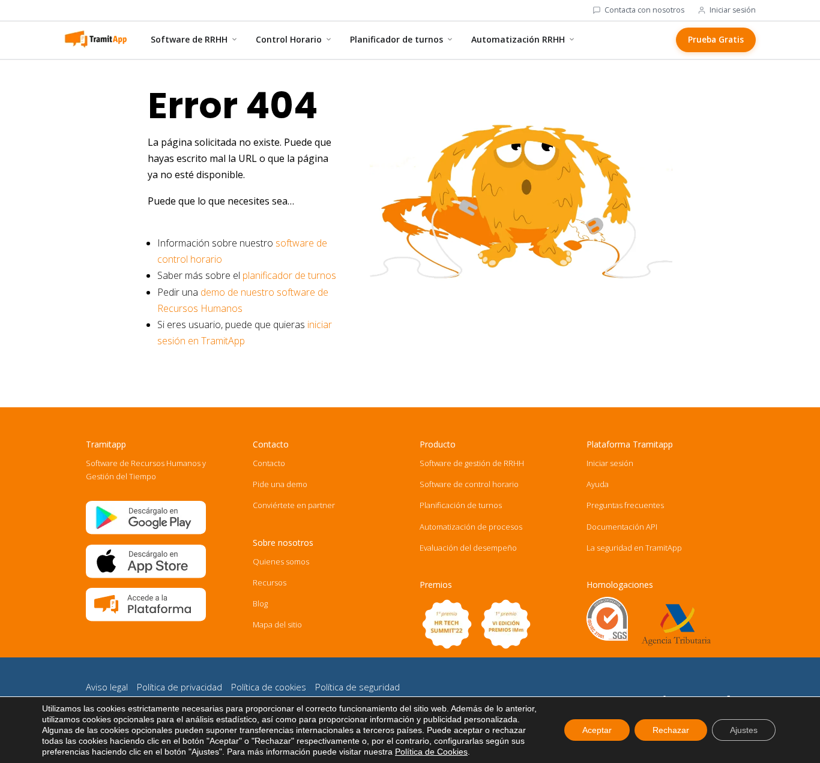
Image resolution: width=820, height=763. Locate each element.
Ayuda (597, 484)
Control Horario (289, 39)
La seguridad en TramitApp (634, 547)
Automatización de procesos (471, 526)
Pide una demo (280, 484)
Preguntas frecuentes (625, 505)
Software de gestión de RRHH (472, 463)
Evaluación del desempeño (468, 547)
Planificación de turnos (461, 505)
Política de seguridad (357, 687)
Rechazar (671, 730)
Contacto (269, 463)
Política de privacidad (179, 687)
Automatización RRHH (518, 39)
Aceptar (597, 730)
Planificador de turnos (396, 39)
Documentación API (621, 526)
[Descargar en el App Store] (146, 575)
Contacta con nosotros (644, 10)
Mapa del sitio (277, 624)
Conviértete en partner (294, 505)
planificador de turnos (289, 275)
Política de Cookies (431, 751)
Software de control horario (469, 484)
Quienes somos (281, 561)
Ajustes (744, 730)
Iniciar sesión (733, 10)
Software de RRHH (189, 39)
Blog (260, 603)
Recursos (269, 582)
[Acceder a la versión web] (146, 618)
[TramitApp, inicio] (95, 39)
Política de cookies (268, 687)
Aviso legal (107, 687)
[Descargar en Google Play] (146, 531)
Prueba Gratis (716, 39)
